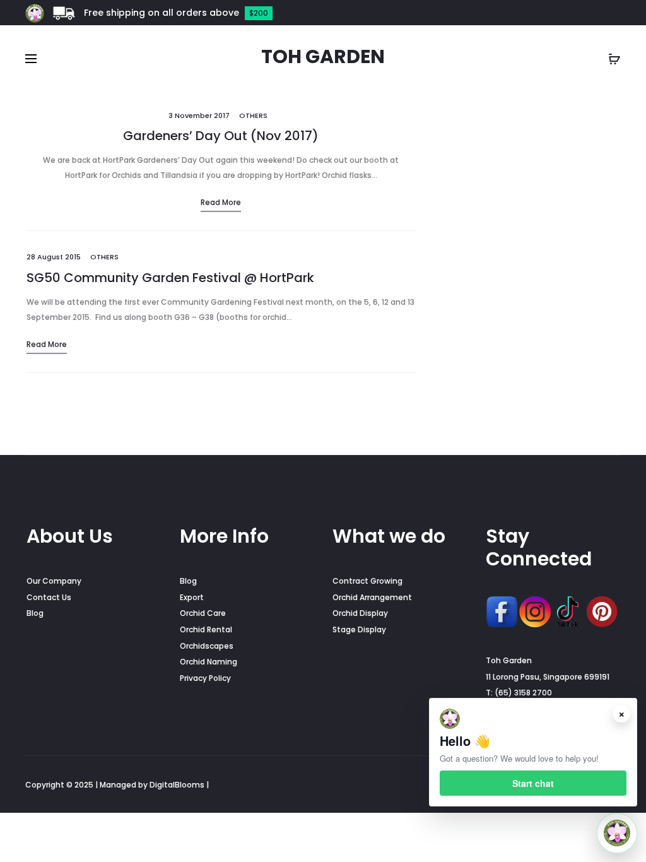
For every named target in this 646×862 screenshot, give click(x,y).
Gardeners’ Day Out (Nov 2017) (221, 136)
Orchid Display (360, 613)
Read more (221, 202)
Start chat (533, 783)
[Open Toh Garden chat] (617, 833)
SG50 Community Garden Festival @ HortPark (170, 277)
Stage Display (359, 629)
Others (253, 115)
